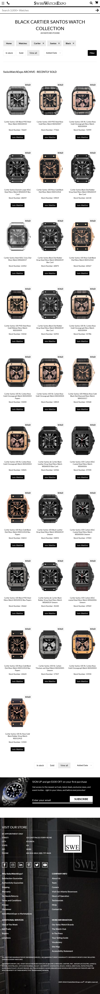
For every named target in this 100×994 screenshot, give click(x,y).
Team (54, 883)
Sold (21, 53)
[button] (53, 53)
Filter (92, 53)
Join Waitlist (17, 137)
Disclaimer (6, 909)
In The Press (57, 933)
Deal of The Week (10, 924)
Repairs (5, 933)
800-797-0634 (45, 853)
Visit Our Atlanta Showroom (64, 891)
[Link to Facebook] (4, 864)
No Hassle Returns (10, 896)
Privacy (5, 905)
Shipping (6, 887)
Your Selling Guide (60, 938)
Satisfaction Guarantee (12, 878)
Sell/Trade (6, 929)
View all (33, 53)
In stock (9, 53)
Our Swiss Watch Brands (63, 924)
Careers (55, 887)
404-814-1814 (8, 3)
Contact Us (57, 909)
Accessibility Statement (62, 951)
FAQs (54, 905)
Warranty (6, 891)
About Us (56, 878)
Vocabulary (57, 942)
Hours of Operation (60, 896)
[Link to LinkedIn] (20, 864)
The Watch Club (59, 929)
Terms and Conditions (11, 900)
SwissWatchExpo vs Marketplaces (17, 913)
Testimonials (57, 900)
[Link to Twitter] (36, 864)
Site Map (56, 946)
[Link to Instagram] (12, 864)
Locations (6, 938)
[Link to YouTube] (45, 864)
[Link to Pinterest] (28, 864)
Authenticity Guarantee (12, 883)
